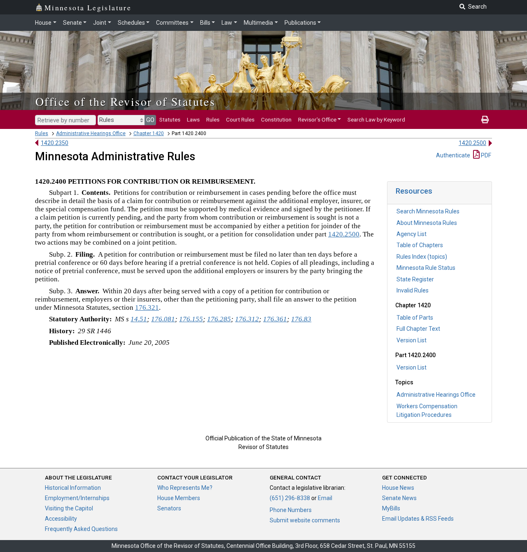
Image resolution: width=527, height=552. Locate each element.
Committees (172, 22)
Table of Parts (414, 317)
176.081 (163, 319)
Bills (205, 22)
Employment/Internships (77, 498)
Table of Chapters (419, 245)
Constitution (276, 119)
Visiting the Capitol (69, 508)
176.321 (147, 307)
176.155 (191, 319)
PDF (485, 155)
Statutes (169, 119)
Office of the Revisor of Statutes (125, 101)
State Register (415, 279)
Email (325, 498)
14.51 (139, 319)
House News (398, 487)
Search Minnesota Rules (427, 211)
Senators (169, 508)
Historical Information (73, 487)
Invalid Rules (412, 290)
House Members (178, 498)
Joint (99, 22)
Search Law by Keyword (376, 119)
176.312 (247, 319)
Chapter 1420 (148, 133)
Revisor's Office (317, 119)
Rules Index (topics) (421, 256)
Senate (72, 22)
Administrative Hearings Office (91, 133)
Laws (193, 119)
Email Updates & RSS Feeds (418, 518)
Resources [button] (414, 191)
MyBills (391, 508)
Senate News (399, 498)
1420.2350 (54, 143)
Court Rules (240, 119)
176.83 (301, 319)
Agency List (411, 234)
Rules (212, 119)
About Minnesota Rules (426, 223)
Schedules (131, 22)
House (43, 22)
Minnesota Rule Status (425, 267)
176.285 (219, 319)
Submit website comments (305, 520)
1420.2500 (472, 143)
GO (150, 120)
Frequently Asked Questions (81, 529)
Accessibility (61, 518)
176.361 (275, 319)
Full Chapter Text (418, 328)
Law (227, 22)
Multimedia (258, 22)
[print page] (485, 119)
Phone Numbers (291, 510)
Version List (411, 340)
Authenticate (453, 155)
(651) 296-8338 (290, 498)
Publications (300, 22)
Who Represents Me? (184, 487)
